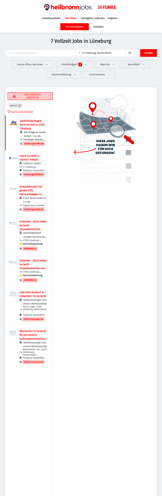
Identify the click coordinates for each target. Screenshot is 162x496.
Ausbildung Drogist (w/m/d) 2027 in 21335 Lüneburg (32, 124)
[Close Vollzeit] (20, 106)
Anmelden (98, 26)
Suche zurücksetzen (22, 111)
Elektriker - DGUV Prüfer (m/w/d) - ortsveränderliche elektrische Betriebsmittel (33, 229)
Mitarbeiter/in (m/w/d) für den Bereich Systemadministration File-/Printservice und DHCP (32, 339)
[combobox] (40, 53)
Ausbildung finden (51, 18)
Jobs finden (71, 18)
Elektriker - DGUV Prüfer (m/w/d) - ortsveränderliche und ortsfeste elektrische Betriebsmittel (33, 268)
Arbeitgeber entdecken (93, 18)
